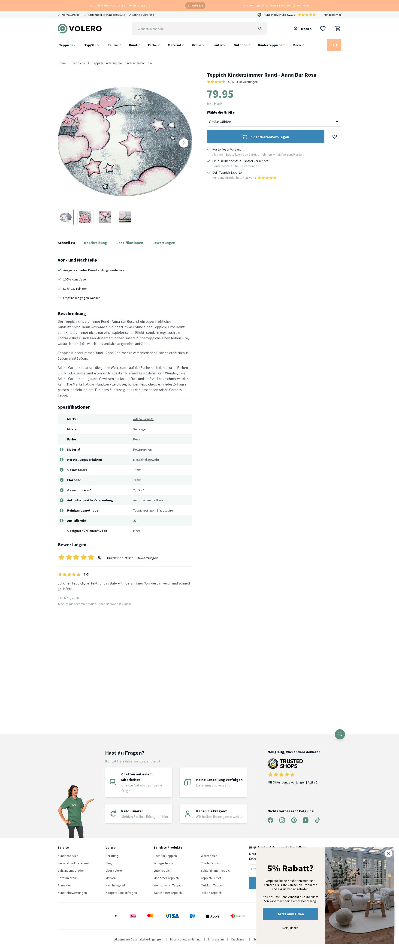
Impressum (216, 939)
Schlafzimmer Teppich (216, 870)
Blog (109, 863)
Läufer (218, 45)
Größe (197, 45)
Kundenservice (332, 14)
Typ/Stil (90, 45)
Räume (113, 45)
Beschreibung (95, 242)
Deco (297, 45)
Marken (111, 878)
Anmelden (65, 885)
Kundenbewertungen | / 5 (292, 782)
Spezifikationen (129, 242)
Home (62, 63)
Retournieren (67, 878)
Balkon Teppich (211, 893)
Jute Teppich (162, 870)
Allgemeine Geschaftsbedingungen (138, 939)
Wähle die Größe (221, 112)
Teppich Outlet (211, 878)
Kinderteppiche (270, 45)
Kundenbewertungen (72, 893)
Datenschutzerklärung (185, 939)
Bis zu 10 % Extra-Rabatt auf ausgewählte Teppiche (120, 5)
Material (174, 45)
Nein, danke (290, 928)
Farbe (152, 45)
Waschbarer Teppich (168, 893)
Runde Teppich (211, 863)
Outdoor (240, 45)
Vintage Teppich (164, 863)
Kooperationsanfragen (121, 893)
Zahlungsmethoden (71, 870)
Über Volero (114, 870)
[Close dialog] (388, 853)
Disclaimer (238, 939)
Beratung (112, 856)
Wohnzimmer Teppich (168, 885)
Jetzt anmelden (290, 914)
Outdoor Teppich (212, 885)
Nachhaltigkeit (115, 885)
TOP (339, 735)
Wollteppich (209, 856)
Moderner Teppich (166, 878)
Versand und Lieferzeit (73, 863)
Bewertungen (163, 242)
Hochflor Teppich (165, 856)
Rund (133, 45)
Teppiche (66, 45)
